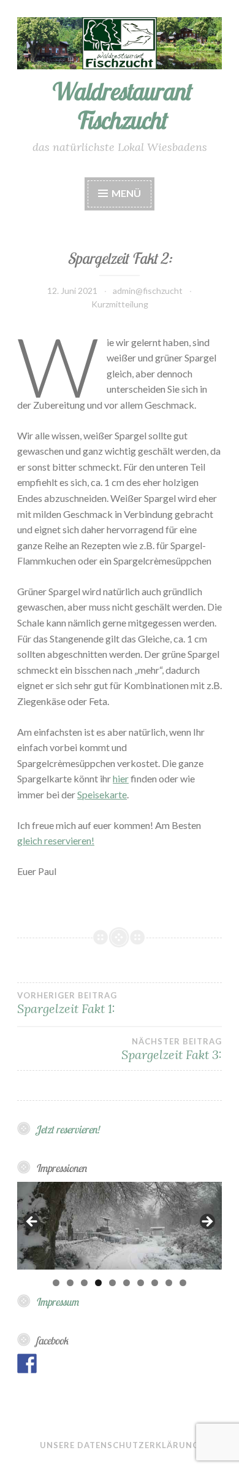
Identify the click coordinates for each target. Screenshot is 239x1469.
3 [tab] (84, 1282)
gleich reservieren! (55, 840)
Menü (126, 193)
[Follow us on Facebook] (27, 1363)
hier (121, 778)
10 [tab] (183, 1282)
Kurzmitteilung (119, 304)
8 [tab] (154, 1282)
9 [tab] (168, 1282)
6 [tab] (126, 1282)
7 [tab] (140, 1282)
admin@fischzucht (148, 290)
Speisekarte (102, 794)
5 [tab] (112, 1282)
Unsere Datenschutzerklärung (119, 1445)
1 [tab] (56, 1282)
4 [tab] (98, 1282)
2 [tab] (70, 1282)
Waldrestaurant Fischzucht (120, 105)
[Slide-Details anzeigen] (119, 1226)
